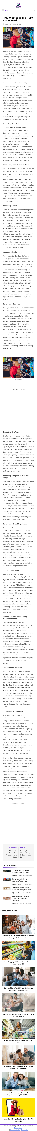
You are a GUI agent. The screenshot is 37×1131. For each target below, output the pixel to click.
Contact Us (24, 1130)
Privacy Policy (18, 1128)
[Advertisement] (18, 409)
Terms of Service (15, 1130)
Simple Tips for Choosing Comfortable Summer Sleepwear (20, 899)
